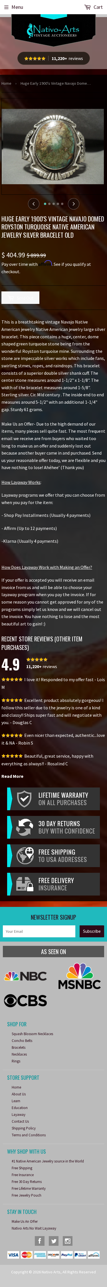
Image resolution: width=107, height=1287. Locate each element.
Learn (16, 1101)
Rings (16, 1061)
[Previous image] (33, 204)
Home (6, 83)
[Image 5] (62, 204)
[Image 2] (49, 204)
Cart (97, 7)
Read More (12, 776)
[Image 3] (54, 204)
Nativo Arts (51, 1271)
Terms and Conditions (29, 1135)
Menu (17, 7)
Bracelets (18, 1047)
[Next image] (73, 204)
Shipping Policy (24, 1128)
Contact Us (20, 1121)
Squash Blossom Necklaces (32, 1033)
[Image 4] (58, 204)
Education (20, 1107)
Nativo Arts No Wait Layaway (34, 1228)
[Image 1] (45, 204)
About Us (19, 1094)
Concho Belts (22, 1040)
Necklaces (19, 1054)
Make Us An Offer (25, 1221)
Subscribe (92, 931)
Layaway (18, 1114)
